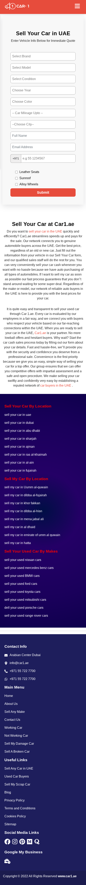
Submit (43, 192)
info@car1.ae (19, 663)
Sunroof (25, 178)
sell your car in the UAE (45, 231)
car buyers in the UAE (55, 385)
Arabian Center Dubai (25, 655)
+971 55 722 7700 (22, 671)
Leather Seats (29, 172)
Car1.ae (40, 333)
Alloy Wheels (28, 184)
